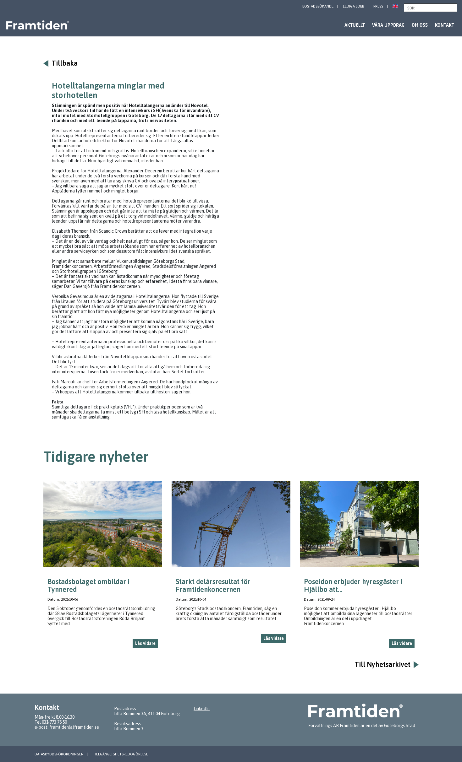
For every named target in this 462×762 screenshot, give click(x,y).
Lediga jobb (353, 6)
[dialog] (102, 567)
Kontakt (444, 25)
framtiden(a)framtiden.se (74, 727)
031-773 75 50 (54, 722)
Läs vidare (145, 643)
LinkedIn (202, 708)
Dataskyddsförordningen (59, 754)
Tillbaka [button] (65, 63)
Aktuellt (354, 25)
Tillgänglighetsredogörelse (120, 754)
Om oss (420, 25)
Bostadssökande (317, 6)
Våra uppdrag (388, 25)
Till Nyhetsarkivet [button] (382, 664)
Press (378, 6)
